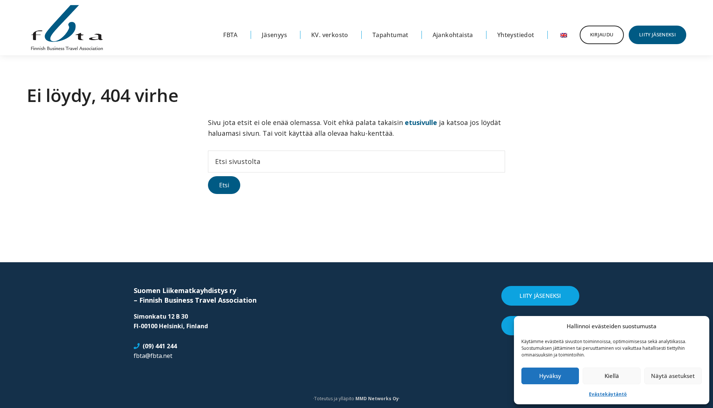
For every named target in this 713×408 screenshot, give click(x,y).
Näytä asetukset (673, 375)
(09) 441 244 (160, 346)
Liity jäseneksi (540, 295)
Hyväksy (550, 375)
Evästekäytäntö (608, 394)
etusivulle (421, 122)
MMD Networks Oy (377, 398)
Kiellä (612, 375)
